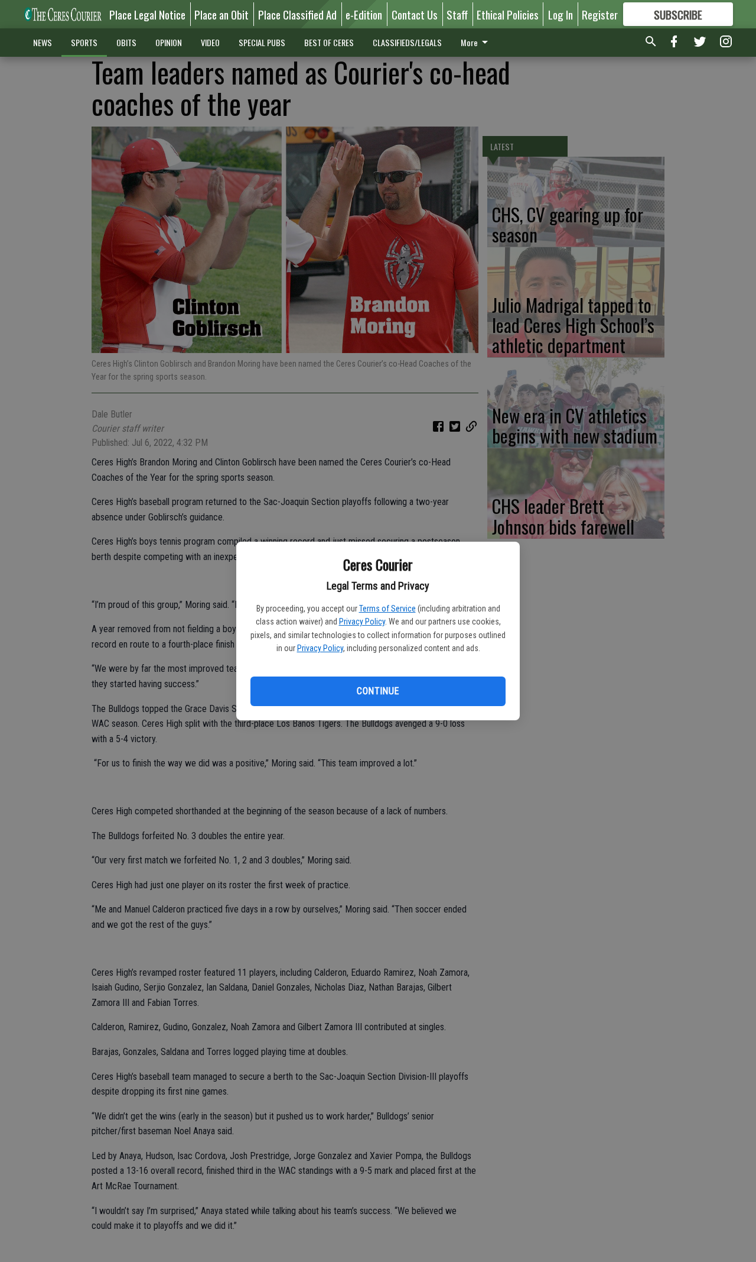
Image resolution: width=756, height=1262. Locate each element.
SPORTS (84, 42)
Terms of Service (387, 608)
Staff (457, 14)
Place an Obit (221, 14)
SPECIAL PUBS (262, 42)
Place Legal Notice (147, 14)
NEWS (42, 42)
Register (600, 14)
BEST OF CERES (329, 42)
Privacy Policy (362, 621)
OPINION (168, 42)
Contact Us (415, 14)
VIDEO (210, 42)
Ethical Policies (508, 14)
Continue (378, 691)
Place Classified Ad (297, 14)
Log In (560, 14)
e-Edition (364, 14)
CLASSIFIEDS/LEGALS (407, 42)
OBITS (126, 42)
